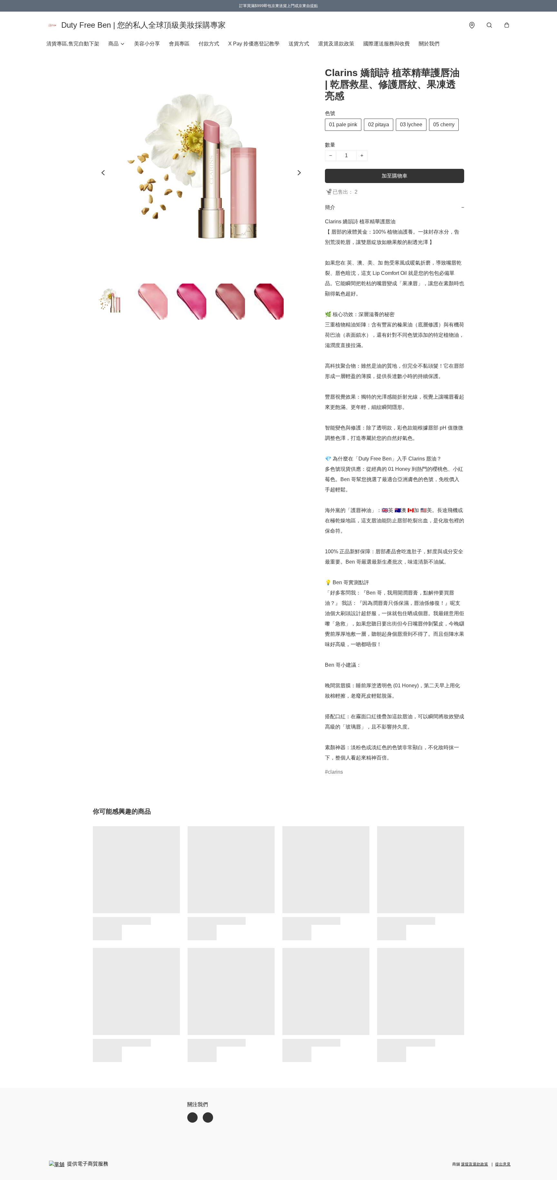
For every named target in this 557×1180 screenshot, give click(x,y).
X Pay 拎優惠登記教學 (253, 43)
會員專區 (179, 43)
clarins (335, 772)
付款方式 (209, 43)
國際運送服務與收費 (386, 43)
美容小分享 (147, 43)
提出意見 (503, 1164)
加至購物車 (394, 176)
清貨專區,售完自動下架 (72, 43)
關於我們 (429, 43)
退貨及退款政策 (336, 43)
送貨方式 (298, 43)
